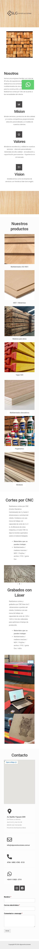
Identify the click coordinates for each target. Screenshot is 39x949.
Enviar (7, 931)
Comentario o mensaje (13, 913)
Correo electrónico (12, 905)
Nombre (7, 897)
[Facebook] (22, 888)
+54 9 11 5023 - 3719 (14, 879)
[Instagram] (16, 888)
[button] (19, 267)
